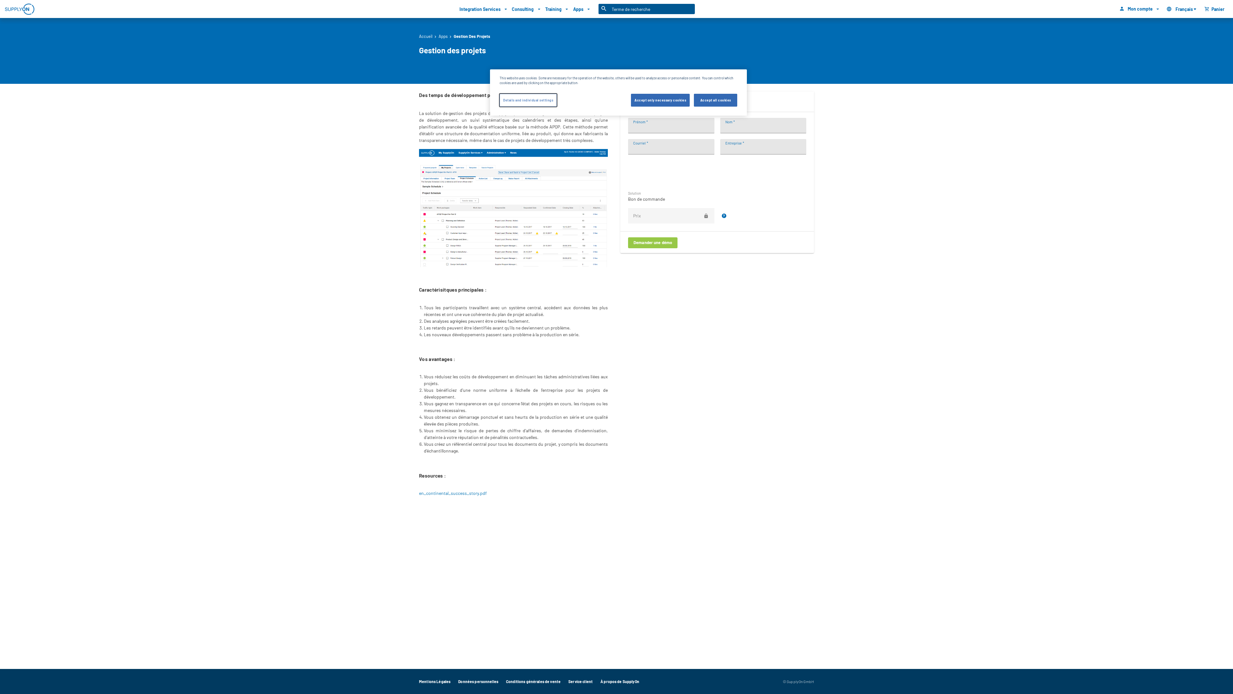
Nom (728, 122)
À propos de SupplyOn (619, 681)
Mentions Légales (434, 681)
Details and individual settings (528, 100)
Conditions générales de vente (533, 681)
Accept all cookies (715, 100)
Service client (580, 681)
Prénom (639, 122)
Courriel (639, 143)
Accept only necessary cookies (660, 100)
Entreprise (733, 143)
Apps (443, 36)
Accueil (426, 36)
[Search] (604, 9)
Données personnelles (478, 681)
